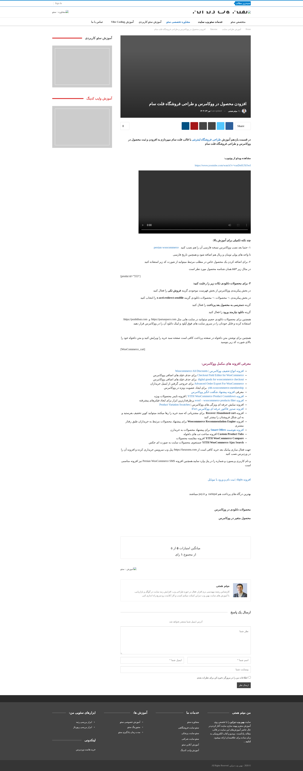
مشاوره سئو (193, 722)
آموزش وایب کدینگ (189, 750)
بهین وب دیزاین (237, 722)
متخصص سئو (238, 21)
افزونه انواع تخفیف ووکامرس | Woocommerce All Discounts (209, 370)
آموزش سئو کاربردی (150, 21)
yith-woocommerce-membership (225, 387)
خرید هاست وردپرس (86, 749)
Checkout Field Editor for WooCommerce (220, 375)
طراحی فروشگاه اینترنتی (206, 139)
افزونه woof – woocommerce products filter (219, 400)
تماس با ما (97, 21)
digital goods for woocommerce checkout (220, 379)
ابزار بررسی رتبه (84, 722)
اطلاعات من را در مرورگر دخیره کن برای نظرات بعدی (222, 677)
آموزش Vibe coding (122, 21)
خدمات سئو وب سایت (210, 21)
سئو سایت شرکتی (190, 739)
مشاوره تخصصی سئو (178, 21)
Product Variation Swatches (174, 404)
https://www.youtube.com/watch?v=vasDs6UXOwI (223, 165)
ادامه (248, 741)
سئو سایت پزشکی (190, 733)
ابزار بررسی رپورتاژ (82, 727)
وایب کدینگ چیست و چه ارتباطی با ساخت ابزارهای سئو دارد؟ (197, 3)
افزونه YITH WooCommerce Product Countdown (216, 396)
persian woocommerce (166, 247)
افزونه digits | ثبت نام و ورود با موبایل (229, 479)
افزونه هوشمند (227, 429)
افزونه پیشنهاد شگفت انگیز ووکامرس (212, 391)
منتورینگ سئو (133, 727)
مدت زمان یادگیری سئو (129, 732)
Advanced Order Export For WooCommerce (219, 383)
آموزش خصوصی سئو (130, 722)
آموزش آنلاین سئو (190, 744)
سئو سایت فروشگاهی (188, 727)
